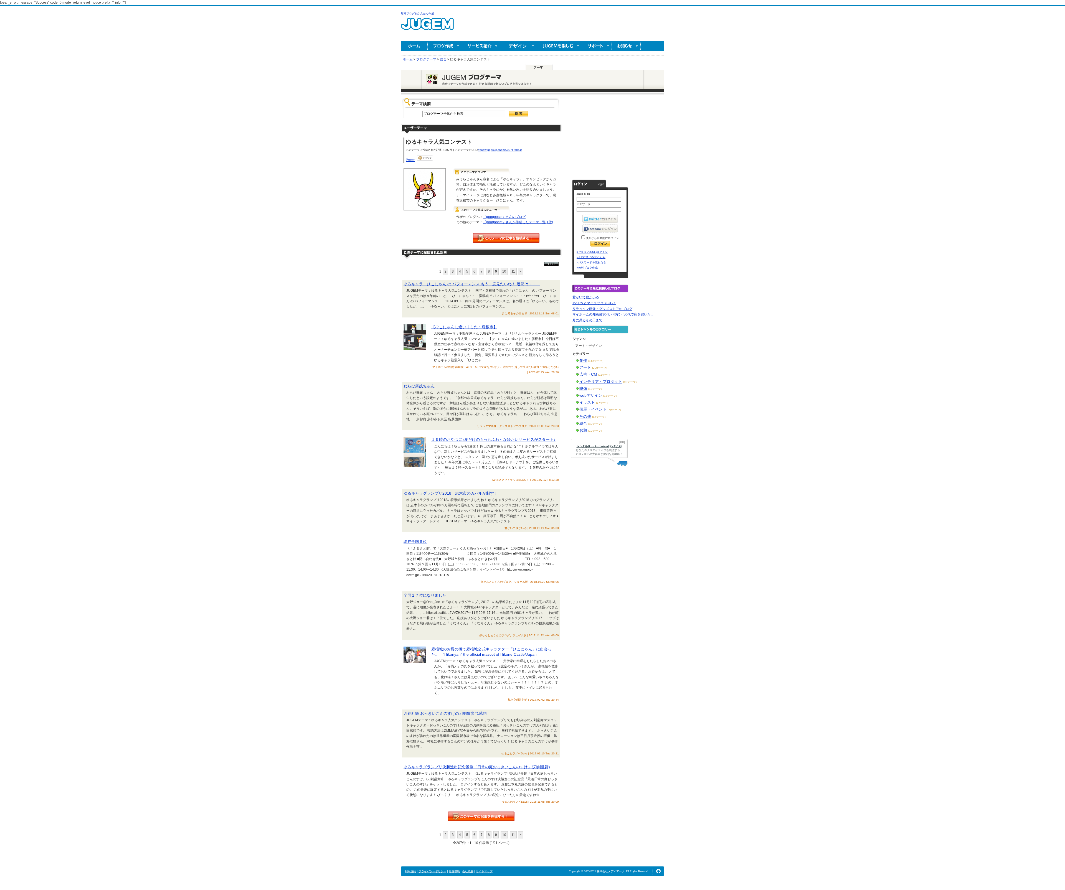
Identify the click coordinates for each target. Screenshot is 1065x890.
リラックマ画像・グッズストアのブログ (602, 309)
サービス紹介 (481, 46)
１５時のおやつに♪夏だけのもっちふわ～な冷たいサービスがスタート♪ (493, 439)
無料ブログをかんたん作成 (417, 13)
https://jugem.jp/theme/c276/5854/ (500, 149)
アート (585, 367)
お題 (583, 430)
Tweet (410, 160)
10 (504, 271)
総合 (583, 423)
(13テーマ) (595, 388)
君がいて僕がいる (585, 297)
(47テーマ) (598, 416)
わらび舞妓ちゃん (419, 386)
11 (513, 271)
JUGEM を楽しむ (559, 46)
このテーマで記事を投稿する (506, 238)
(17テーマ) (610, 395)
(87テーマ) (602, 402)
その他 (585, 416)
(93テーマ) (630, 381)
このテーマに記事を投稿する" (481, 816)
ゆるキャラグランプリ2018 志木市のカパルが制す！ (451, 493)
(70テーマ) (614, 409)
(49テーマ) (595, 423)
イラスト (587, 402)
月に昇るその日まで (587, 320)
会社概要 (467, 871)
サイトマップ (484, 871)
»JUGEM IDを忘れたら (591, 257)
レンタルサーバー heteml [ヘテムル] (599, 446)
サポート (597, 46)
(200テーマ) (599, 367)
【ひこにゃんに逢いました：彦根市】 (464, 327)
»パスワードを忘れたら (591, 262)
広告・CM (588, 374)
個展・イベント (593, 409)
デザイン (518, 46)
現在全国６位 (415, 541)
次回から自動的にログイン (602, 238)
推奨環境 (454, 871)
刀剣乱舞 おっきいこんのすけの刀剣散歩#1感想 (445, 713)
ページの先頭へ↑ (658, 871)
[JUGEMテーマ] (538, 67)
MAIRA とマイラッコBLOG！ (594, 303)
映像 (583, 388)
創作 (583, 360)
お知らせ (626, 46)
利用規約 (410, 871)
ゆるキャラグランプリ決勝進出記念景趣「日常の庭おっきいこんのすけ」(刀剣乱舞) (477, 767)
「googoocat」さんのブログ (504, 217)
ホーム (414, 46)
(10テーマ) (595, 430)
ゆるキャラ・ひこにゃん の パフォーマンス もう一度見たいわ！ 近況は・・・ (472, 284)
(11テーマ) (604, 374)
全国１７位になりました (425, 595)
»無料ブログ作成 (587, 267)
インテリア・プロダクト (600, 381)
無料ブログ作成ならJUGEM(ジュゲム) (427, 27)
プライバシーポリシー (432, 871)
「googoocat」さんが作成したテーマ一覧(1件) (518, 222)
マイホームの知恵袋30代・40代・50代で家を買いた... (612, 314)
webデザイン (590, 395)
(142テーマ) (595, 360)
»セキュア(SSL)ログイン (592, 251)
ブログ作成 (445, 46)
